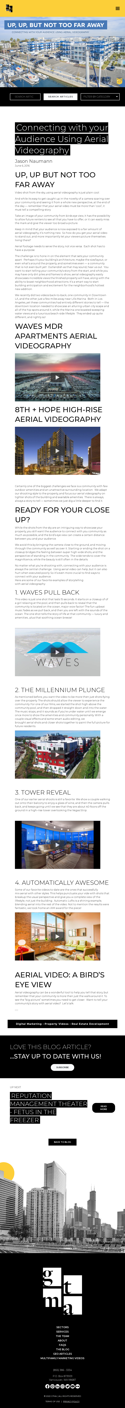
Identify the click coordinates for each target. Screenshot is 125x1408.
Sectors (62, 1327)
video (65, 206)
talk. (71, 1003)
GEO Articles (62, 1353)
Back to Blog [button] (62, 1142)
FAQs (62, 1345)
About (62, 1340)
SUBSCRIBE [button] (62, 1067)
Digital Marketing (31, 120)
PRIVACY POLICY (71, 1401)
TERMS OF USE (52, 1401)
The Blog (62, 1349)
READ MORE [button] (103, 1108)
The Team (62, 1336)
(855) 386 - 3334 (62, 1370)
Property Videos (57, 120)
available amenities (70, 497)
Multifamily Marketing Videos (62, 1358)
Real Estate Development (88, 120)
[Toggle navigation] (118, 8)
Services (62, 1331)
